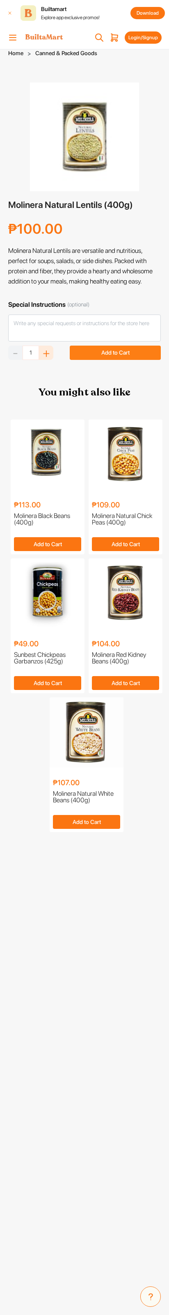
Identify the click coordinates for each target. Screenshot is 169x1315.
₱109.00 (106, 505)
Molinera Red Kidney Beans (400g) (119, 658)
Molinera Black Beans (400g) (42, 519)
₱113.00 (27, 505)
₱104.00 (106, 644)
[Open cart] (114, 37)
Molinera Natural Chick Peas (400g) (122, 519)
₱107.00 (66, 783)
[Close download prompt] (10, 13)
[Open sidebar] (12, 37)
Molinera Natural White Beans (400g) (83, 797)
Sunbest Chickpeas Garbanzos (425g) (40, 658)
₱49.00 (26, 644)
